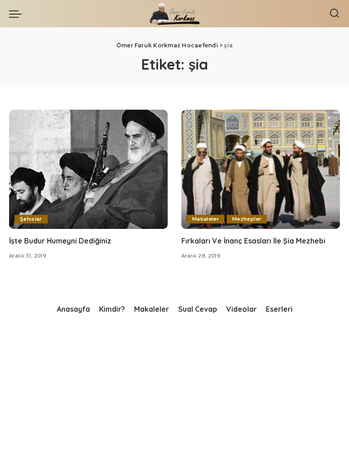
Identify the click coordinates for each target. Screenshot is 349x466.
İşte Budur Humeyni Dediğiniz (60, 240)
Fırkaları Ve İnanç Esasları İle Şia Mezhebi (253, 240)
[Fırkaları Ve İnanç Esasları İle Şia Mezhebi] (260, 169)
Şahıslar (31, 219)
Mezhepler (246, 219)
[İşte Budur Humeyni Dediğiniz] (88, 169)
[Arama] (334, 13)
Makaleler (205, 219)
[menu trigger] (17, 13)
